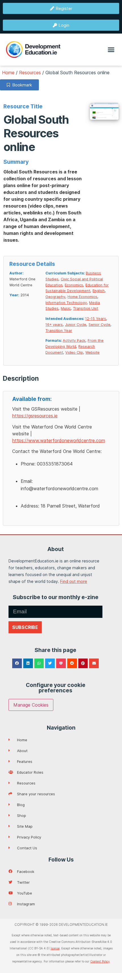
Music (66, 308)
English (98, 291)
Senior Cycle (99, 324)
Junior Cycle (75, 324)
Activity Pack (74, 340)
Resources (30, 72)
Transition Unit (85, 308)
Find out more (73, 581)
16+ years (54, 324)
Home (8, 72)
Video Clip (74, 352)
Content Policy (100, 961)
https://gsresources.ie (35, 416)
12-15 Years (95, 318)
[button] (111, 49)
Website (92, 352)
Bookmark (21, 85)
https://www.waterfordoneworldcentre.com (58, 440)
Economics (74, 285)
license (55, 948)
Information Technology (66, 303)
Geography (55, 297)
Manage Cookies (31, 705)
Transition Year (58, 330)
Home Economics (82, 297)
